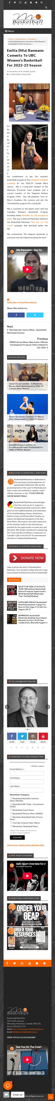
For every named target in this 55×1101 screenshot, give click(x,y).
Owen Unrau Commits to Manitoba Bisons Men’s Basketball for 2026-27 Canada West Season (26, 386)
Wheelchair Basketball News (25, 826)
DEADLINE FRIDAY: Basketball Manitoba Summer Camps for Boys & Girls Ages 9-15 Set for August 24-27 (32, 606)
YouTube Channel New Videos (26, 823)
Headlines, (26, 74)
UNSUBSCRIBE (37, 845)
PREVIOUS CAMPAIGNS (18, 845)
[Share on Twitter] (35, 315)
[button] (7, 707)
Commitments (20, 39)
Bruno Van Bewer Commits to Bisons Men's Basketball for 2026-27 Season (26, 417)
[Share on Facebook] (16, 315)
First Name (15, 778)
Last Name (15, 786)
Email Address (17, 769)
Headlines (32, 39)
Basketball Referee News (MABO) (28, 813)
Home (10, 39)
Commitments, (15, 74)
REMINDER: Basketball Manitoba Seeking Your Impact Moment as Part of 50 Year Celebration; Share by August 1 (32, 619)
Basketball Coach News (23, 810)
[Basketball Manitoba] (27, 19)
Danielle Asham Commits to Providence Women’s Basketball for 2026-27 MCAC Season (26, 447)
